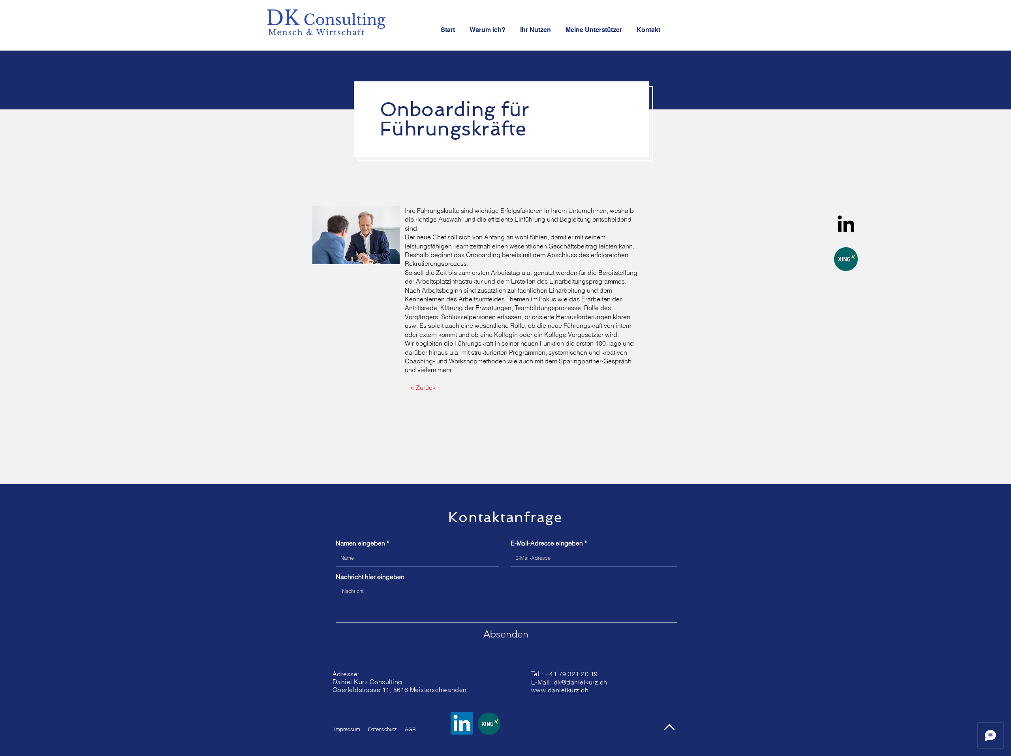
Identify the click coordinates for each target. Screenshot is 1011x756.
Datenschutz (382, 729)
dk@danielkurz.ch (580, 682)
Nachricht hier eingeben (370, 577)
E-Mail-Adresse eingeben (547, 543)
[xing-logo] (846, 259)
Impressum (347, 729)
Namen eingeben (360, 543)
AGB (410, 729)
